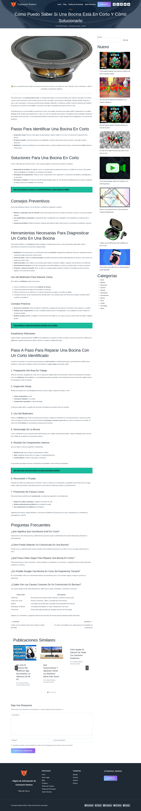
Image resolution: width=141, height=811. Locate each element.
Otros (102, 300)
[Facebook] (114, 4)
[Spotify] (128, 4)
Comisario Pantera (23, 683)
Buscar (99, 37)
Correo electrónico (60, 740)
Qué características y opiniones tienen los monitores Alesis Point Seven (51, 671)
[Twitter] (117, 4)
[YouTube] (125, 4)
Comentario (16, 715)
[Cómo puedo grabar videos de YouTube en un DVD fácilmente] (115, 168)
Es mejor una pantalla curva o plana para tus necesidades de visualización (73, 624)
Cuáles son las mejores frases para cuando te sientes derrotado (28, 624)
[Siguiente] (87, 668)
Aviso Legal (45, 777)
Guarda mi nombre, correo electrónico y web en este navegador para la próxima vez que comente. (43, 745)
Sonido (102, 303)
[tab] (47, 692)
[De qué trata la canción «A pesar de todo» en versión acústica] (115, 114)
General (102, 287)
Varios (102, 308)
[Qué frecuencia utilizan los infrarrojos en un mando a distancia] (115, 87)
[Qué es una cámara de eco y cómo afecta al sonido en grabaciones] (115, 197)
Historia (102, 290)
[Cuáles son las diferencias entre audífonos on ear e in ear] (115, 228)
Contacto (104, 4)
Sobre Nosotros (90, 4)
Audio (70, 9)
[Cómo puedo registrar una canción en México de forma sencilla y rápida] (115, 60)
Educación (103, 285)
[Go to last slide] (16, 668)
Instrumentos (104, 295)
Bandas (102, 282)
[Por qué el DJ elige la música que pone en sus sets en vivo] (115, 139)
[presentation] (24, 652)
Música (102, 298)
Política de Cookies (48, 786)
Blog (64, 4)
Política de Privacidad (75, 4)
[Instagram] (121, 4)
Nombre (15, 740)
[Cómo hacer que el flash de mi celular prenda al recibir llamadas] (115, 257)
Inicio (59, 4)
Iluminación (103, 293)
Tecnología (103, 306)
